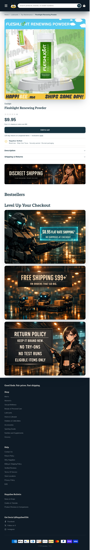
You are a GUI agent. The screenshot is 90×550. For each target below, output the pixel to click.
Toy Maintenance (27, 15)
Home (6, 15)
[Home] (13, 5)
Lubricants (14, 15)
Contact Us (8, 448)
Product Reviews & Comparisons (16, 503)
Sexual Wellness (10, 401)
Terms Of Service (10, 468)
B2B (6, 480)
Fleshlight (7, 103)
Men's (6, 393)
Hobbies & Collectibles (12, 417)
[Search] (79, 6)
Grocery (7, 433)
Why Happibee (9, 456)
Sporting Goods (10, 425)
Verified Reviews (10, 464)
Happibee (44, 542)
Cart (84, 5)
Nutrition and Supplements (13, 429)
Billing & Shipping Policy (13, 460)
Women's (7, 397)
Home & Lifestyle (10, 413)
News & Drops (9, 495)
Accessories (9, 421)
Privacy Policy (9, 476)
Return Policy (9, 452)
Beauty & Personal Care (13, 405)
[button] (45, 114)
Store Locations (10, 472)
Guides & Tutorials (11, 499)
